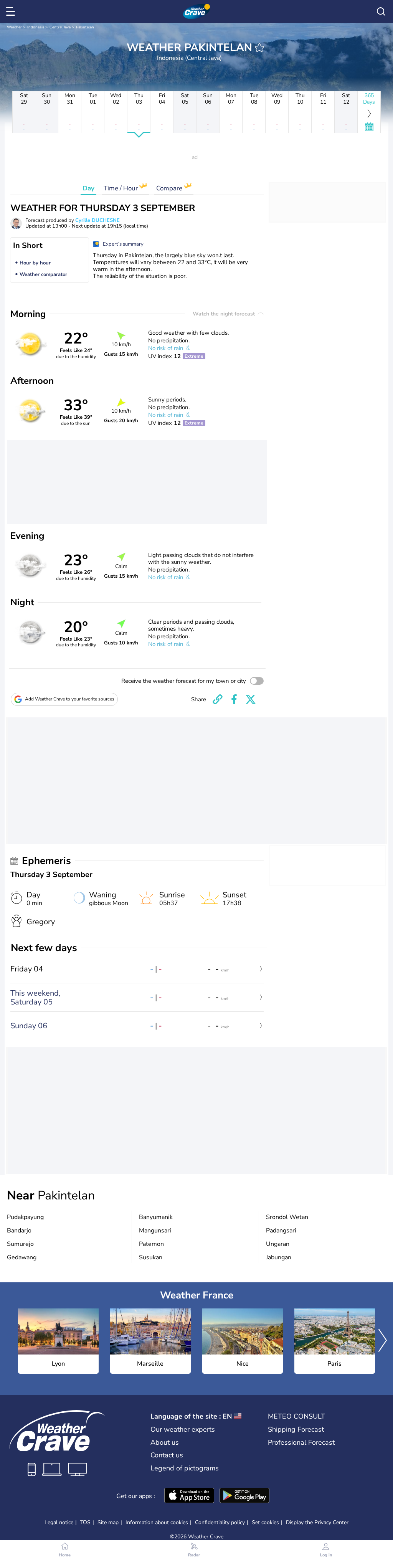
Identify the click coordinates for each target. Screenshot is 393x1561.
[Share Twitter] (251, 699)
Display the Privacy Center (317, 1523)
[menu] (12, 11)
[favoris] (259, 47)
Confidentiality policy (220, 1522)
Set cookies (265, 1523)
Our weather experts (182, 1429)
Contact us (166, 1455)
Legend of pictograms (184, 1468)
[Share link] (218, 699)
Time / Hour (121, 188)
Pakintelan (85, 27)
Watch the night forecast (224, 313)
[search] (381, 11)
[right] (382, 1341)
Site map (108, 1522)
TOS (85, 1522)
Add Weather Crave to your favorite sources (69, 699)
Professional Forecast (301, 1442)
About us (164, 1442)
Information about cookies (156, 1522)
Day (88, 188)
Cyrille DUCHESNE (97, 220)
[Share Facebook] (234, 699)
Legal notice (59, 1522)
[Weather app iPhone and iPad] (189, 1496)
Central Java (60, 27)
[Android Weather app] (244, 1496)
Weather (14, 27)
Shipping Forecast (296, 1429)
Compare (170, 188)
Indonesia (35, 27)
